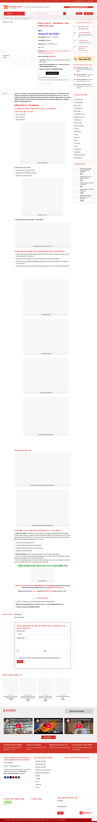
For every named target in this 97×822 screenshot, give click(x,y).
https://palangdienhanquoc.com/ (48, 66)
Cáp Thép (76, 128)
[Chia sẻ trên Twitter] (42, 83)
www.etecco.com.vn (64, 64)
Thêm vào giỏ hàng (52, 73)
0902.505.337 (85, 59)
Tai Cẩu (76, 146)
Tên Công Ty (60, 800)
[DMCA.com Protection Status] (7, 802)
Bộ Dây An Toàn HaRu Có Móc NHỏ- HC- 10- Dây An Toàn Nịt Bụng (45, 698)
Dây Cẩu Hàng (77, 131)
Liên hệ (37, 787)
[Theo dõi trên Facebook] (5, 777)
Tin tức (37, 781)
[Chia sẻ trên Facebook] (39, 83)
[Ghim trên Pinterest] (47, 83)
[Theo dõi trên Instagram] (8, 777)
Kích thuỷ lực (77, 137)
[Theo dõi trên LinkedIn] (16, 777)
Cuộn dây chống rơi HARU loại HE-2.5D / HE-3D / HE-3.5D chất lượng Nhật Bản (28, 698)
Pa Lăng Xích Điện (78, 99)
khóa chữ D (66, 79)
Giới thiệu (37, 775)
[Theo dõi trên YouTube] (19, 777)
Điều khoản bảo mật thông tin (42, 773)
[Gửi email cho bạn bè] (44, 83)
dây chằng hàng (50, 79)
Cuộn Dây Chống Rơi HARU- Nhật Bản (63, 697)
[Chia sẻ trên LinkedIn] (50, 83)
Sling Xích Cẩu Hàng (79, 125)
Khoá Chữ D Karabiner (26, 18)
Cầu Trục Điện (77, 105)
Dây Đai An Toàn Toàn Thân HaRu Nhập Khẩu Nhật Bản (10, 697)
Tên (18, 651)
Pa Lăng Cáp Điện (78, 102)
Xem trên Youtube (77, 711)
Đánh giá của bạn (21, 631)
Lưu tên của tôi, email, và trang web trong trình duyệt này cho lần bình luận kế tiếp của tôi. (39, 658)
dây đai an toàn (22, 591)
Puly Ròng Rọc (77, 120)
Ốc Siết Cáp (77, 143)
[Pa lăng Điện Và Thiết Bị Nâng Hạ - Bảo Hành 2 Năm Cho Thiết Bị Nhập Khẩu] (13, 7)
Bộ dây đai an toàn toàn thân (55, 587)
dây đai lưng (56, 79)
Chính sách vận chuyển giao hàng (43, 770)
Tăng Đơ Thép (77, 149)
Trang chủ (6, 18)
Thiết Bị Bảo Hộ (17, 18)
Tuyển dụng (38, 784)
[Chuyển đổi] (92, 99)
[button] (14, 13)
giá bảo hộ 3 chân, (48, 591)
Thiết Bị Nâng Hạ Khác (79, 155)
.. (64, 591)
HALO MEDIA (62, 820)
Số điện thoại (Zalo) (61, 806)
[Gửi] (64, 13)
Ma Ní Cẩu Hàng (78, 123)
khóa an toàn (61, 79)
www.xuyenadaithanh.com (50, 64)
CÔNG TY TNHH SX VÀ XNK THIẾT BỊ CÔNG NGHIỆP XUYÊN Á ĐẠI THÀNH (33, 585)
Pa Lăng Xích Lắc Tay (79, 117)
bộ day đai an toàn (43, 79)
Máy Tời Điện (77, 111)
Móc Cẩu (76, 140)
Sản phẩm (11, 18)
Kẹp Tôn (76, 134)
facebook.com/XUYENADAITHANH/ (54, 69)
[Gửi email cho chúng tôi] (10, 777)
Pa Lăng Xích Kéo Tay (79, 114)
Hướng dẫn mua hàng (40, 761)
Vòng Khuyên (77, 152)
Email (45, 651)
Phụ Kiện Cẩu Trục (78, 108)
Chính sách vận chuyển (40, 767)
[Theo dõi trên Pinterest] (13, 777)
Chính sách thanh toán (40, 764)
